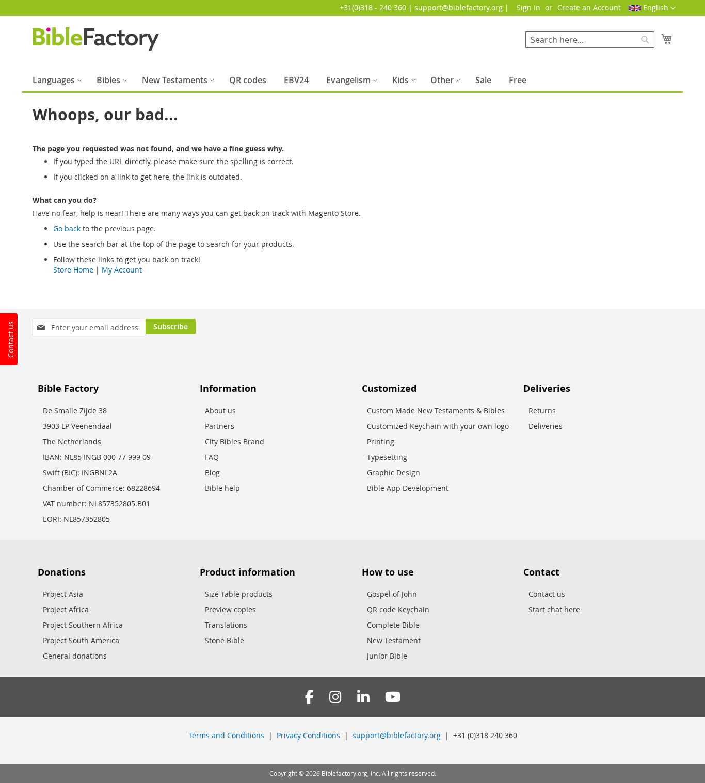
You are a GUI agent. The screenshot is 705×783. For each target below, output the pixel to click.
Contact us (546, 594)
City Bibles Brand (234, 441)
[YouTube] (392, 697)
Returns (542, 411)
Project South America (81, 640)
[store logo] (96, 39)
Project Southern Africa (83, 625)
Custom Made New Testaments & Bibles (436, 411)
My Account (122, 270)
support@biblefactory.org (396, 735)
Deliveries (545, 426)
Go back (67, 228)
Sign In (528, 7)
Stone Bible (224, 640)
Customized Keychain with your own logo (438, 426)
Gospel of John (392, 594)
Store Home (73, 270)
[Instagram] (335, 697)
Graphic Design (393, 472)
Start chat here (554, 609)
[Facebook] (309, 697)
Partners (219, 426)
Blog (212, 472)
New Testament (394, 640)
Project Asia (63, 594)
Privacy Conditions (308, 735)
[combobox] (589, 39)
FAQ (212, 457)
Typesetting (387, 457)
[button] (652, 8)
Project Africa (66, 609)
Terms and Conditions (226, 735)
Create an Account (589, 7)
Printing (380, 441)
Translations (226, 625)
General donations (75, 656)
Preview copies (230, 609)
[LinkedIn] (363, 697)
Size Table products (239, 594)
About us (220, 411)
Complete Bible (393, 625)
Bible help (222, 488)
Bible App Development (407, 488)
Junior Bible (387, 656)
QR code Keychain (398, 609)
